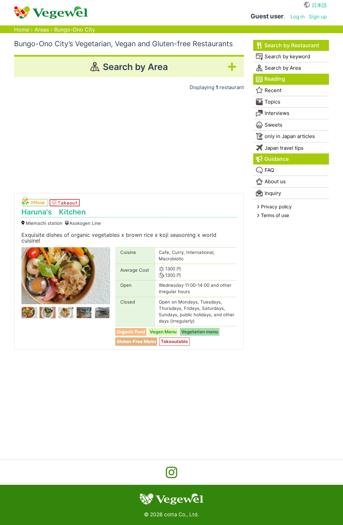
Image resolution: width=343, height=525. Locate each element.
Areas (42, 29)
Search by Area (283, 68)
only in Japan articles (290, 136)
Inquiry (273, 193)
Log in (297, 16)
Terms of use (275, 215)
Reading (274, 79)
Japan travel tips (284, 148)
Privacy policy (276, 206)
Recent (273, 90)
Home (21, 29)
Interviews (277, 113)
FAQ (269, 170)
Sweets (273, 125)
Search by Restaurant (291, 45)
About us (275, 181)
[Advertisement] (129, 139)
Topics (272, 102)
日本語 (319, 5)
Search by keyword (287, 56)
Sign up (318, 16)
